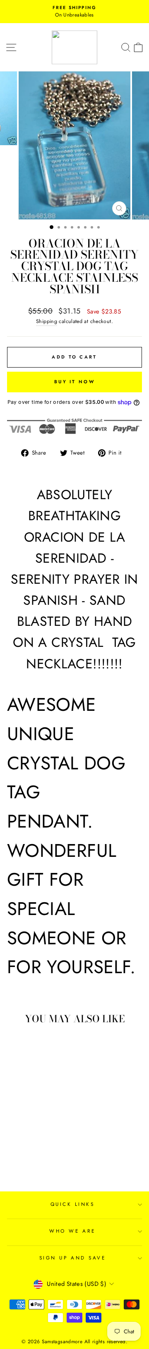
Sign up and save (72, 1257)
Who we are (72, 1230)
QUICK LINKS (72, 1203)
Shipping (46, 321)
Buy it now (74, 381)
